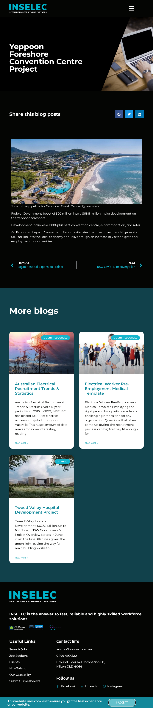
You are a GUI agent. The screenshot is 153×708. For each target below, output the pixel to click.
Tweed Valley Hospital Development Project (37, 510)
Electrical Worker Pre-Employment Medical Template (107, 389)
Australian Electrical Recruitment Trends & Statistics (37, 389)
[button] (131, 8)
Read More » (21, 443)
